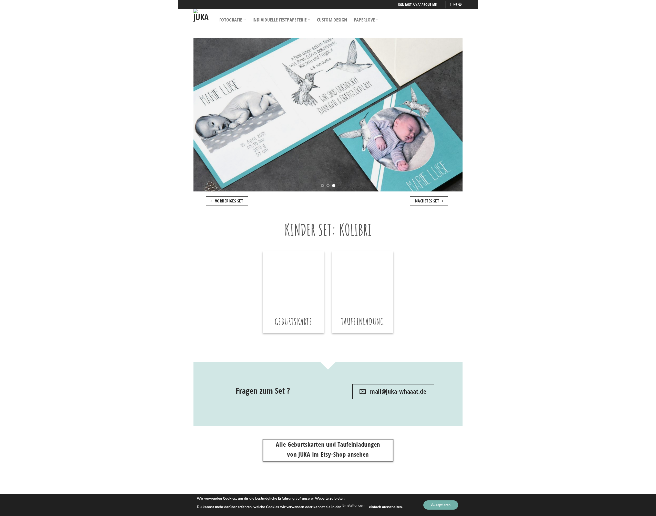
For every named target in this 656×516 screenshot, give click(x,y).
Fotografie (230, 20)
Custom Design (332, 20)
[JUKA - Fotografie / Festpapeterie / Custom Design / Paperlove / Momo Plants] (202, 19)
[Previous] (205, 114)
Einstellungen (353, 505)
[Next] (450, 114)
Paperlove (364, 20)
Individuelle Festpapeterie (279, 20)
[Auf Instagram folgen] (455, 4)
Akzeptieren (440, 504)
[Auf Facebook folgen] (450, 4)
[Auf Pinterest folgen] (460, 4)
